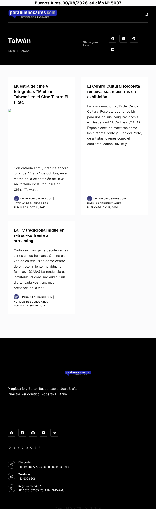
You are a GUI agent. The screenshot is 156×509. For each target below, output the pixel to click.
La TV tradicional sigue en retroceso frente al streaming (39, 235)
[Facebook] (113, 39)
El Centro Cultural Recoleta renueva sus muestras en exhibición (113, 91)
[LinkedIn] (113, 49)
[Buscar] (146, 14)
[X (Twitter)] (123, 39)
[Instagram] (33, 433)
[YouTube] (44, 433)
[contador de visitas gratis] (25, 447)
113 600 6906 (27, 478)
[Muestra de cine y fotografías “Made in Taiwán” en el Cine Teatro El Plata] (41, 134)
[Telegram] (54, 433)
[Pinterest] (134, 39)
